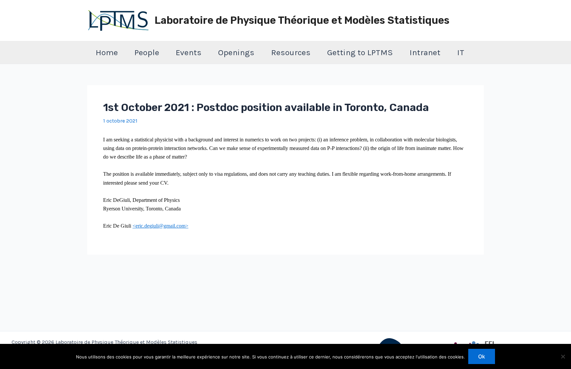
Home (106, 52)
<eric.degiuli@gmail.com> (160, 226)
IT (460, 52)
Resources (291, 52)
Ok (481, 356)
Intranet (424, 52)
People (146, 52)
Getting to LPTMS (360, 52)
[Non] (562, 356)
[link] (160, 226)
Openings (236, 52)
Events (189, 52)
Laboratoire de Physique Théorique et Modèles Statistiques (302, 20)
